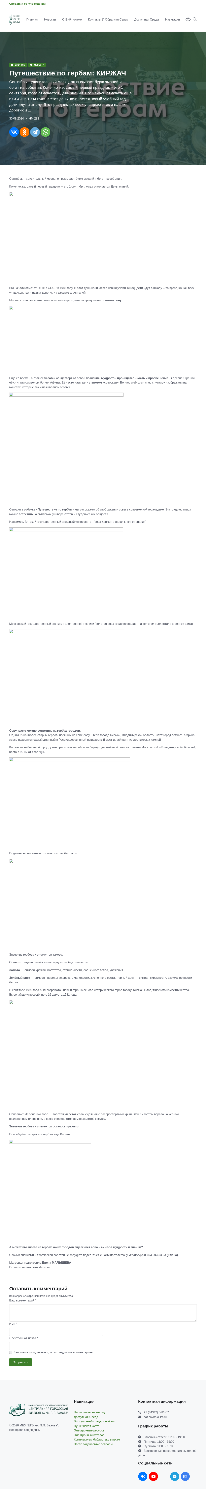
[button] (194, 19)
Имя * (13, 1323)
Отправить (21, 1362)
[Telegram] (35, 132)
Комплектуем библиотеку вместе (97, 1439)
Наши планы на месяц (89, 1412)
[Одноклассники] (24, 132)
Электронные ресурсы (89, 1430)
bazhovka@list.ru (155, 1417)
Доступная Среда (146, 19)
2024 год (20, 64)
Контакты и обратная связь (108, 19)
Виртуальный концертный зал (94, 1421)
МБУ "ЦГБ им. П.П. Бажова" (39, 1425)
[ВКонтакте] (14, 132)
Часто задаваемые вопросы (93, 1444)
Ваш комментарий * (22, 1300)
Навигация (172, 19)
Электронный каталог (89, 1435)
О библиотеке (72, 19)
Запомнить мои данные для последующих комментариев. (54, 1352)
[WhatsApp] (45, 132)
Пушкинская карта (86, 1426)
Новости (50, 19)
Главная (32, 19)
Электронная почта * (23, 1338)
